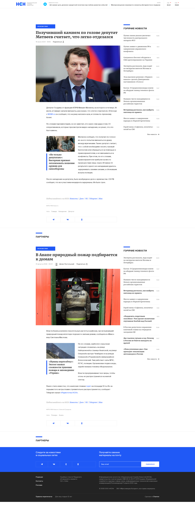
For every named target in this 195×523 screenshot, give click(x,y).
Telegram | (94, 198)
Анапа (61, 415)
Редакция (39, 477)
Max (100, 198)
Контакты (39, 481)
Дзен (81, 198)
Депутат (71, 211)
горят (88, 386)
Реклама (39, 485)
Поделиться (57, 42)
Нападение (62, 211)
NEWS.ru (51, 114)
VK (86, 198)
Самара (54, 211)
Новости (74, 198)
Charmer (156, 497)
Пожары (54, 415)
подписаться (150, 464)
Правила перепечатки (44, 497)
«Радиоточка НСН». (69, 392)
